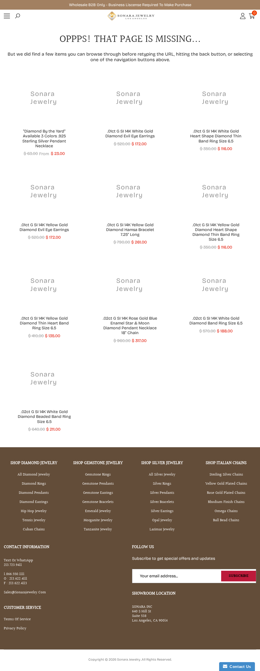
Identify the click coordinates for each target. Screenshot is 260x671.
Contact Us (239, 666)
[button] (17, 16)
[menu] (7, 16)
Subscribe (238, 576)
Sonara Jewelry (129, 660)
